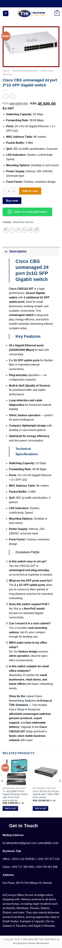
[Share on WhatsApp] (6, 230)
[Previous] (2, 787)
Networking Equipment (25, 70)
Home (6, 70)
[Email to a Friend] (24, 230)
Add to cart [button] (10, 808)
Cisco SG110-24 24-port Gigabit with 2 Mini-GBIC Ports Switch (46, 794)
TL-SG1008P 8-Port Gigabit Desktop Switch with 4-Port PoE (15, 794)
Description (18, 251)
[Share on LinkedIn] (37, 230)
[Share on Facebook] (12, 230)
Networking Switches (23, 222)
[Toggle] (6, 251)
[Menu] (5, 13)
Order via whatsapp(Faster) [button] (30, 211)
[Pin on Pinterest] (30, 230)
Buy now (12, 200)
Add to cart (30, 191)
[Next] (59, 787)
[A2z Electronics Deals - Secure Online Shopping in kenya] (31, 13)
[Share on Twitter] (18, 230)
